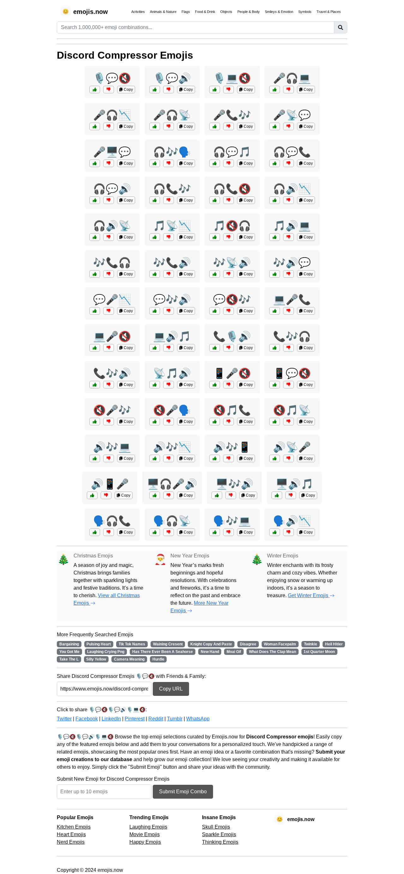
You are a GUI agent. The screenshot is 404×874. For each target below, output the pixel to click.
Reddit (155, 718)
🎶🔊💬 (292, 262)
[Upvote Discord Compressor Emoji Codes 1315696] (274, 384)
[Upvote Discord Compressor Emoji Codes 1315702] (274, 237)
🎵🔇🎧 (232, 225)
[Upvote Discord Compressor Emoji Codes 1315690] (274, 532)
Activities (138, 12)
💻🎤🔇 (112, 336)
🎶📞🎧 (112, 262)
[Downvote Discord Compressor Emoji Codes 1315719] (228, 384)
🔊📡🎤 (292, 447)
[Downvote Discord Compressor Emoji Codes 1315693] (288, 89)
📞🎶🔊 (112, 373)
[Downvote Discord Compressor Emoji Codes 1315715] (108, 311)
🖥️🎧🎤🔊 (172, 484)
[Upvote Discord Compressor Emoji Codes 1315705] (94, 421)
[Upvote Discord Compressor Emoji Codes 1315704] (274, 163)
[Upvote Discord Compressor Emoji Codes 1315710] (94, 532)
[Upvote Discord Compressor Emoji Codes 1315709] (154, 311)
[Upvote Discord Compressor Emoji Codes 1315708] (274, 200)
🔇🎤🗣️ (172, 410)
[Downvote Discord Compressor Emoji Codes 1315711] (106, 495)
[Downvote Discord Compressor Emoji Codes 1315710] (108, 532)
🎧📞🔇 (232, 189)
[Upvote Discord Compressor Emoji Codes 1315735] (154, 126)
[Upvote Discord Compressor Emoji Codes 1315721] (214, 163)
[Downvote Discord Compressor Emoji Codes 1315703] (108, 384)
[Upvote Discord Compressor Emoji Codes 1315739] (214, 126)
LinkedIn (111, 718)
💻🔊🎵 (172, 336)
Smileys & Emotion (279, 12)
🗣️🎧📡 (172, 521)
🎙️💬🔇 (112, 78)
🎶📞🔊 (172, 262)
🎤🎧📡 (172, 115)
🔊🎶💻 (112, 447)
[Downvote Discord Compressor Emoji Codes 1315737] (108, 274)
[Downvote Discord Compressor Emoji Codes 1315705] (108, 421)
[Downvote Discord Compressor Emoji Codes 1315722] (288, 458)
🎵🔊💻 (292, 225)
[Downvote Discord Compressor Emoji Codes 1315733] (290, 495)
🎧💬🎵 (232, 152)
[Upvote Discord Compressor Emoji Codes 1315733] (276, 495)
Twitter (64, 718)
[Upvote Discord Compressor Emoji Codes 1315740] (94, 200)
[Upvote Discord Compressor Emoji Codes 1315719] (214, 384)
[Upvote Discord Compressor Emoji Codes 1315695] (154, 495)
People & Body (248, 12)
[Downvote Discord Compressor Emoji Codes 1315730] (168, 421)
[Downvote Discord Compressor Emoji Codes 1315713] (288, 348)
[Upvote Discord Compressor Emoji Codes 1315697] (154, 163)
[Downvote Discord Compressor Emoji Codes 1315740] (108, 200)
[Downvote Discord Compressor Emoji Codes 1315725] (108, 126)
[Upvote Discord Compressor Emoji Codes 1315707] (94, 163)
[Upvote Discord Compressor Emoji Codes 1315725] (94, 126)
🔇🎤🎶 (112, 410)
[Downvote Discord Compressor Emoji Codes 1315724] (228, 237)
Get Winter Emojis (309, 595)
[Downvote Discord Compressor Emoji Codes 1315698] (288, 311)
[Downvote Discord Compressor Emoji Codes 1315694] (288, 274)
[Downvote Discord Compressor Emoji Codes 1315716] (230, 495)
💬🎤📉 (112, 299)
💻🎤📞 (292, 299)
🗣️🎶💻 (232, 521)
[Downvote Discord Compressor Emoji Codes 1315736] (108, 348)
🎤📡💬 (292, 115)
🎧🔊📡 (112, 225)
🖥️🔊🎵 (294, 484)
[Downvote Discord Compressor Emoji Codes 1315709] (168, 311)
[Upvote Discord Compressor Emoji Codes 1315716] (216, 495)
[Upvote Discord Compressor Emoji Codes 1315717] (214, 421)
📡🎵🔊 (172, 373)
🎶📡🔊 (232, 262)
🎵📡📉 (172, 225)
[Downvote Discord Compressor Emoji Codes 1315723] (228, 532)
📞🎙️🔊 (232, 336)
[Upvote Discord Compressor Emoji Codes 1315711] (92, 495)
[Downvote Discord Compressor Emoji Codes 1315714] (108, 237)
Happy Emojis (145, 842)
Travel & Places (329, 12)
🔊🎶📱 (232, 447)
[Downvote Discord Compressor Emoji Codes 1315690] (288, 532)
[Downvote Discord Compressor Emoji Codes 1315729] (168, 348)
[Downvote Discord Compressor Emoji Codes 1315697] (168, 163)
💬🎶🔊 (172, 299)
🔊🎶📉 (172, 447)
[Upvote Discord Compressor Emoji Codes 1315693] (274, 89)
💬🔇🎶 (232, 299)
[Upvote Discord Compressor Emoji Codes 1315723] (214, 532)
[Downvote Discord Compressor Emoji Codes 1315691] (168, 237)
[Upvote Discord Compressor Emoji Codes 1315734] (94, 458)
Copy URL (171, 688)
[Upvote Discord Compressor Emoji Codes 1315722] (274, 458)
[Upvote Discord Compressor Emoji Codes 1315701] (154, 532)
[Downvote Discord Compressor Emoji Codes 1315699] (168, 458)
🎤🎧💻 (292, 78)
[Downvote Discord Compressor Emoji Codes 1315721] (228, 163)
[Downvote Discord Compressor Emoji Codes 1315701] (168, 532)
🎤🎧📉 (112, 115)
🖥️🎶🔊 (234, 484)
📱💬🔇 (292, 373)
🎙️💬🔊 (172, 78)
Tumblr (174, 718)
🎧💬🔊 (112, 189)
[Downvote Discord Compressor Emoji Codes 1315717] (228, 421)
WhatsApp (198, 718)
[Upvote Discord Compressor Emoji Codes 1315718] (274, 126)
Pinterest (135, 718)
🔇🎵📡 (292, 410)
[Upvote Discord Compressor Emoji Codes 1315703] (94, 384)
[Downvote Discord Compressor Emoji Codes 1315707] (108, 163)
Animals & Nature (163, 12)
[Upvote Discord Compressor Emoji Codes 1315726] (214, 458)
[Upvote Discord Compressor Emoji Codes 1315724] (214, 237)
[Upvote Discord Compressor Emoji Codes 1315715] (94, 311)
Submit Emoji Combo (183, 791)
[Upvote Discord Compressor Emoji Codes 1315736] (94, 348)
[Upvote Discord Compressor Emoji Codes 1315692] (214, 348)
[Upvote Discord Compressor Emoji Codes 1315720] (154, 274)
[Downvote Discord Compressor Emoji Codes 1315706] (168, 384)
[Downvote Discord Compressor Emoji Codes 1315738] (288, 421)
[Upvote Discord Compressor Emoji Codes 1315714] (94, 237)
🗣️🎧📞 (112, 521)
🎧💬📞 (292, 152)
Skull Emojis (216, 827)
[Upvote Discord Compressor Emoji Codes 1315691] (154, 237)
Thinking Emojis (220, 842)
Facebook (86, 718)
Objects (226, 12)
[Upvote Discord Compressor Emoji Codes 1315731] (214, 274)
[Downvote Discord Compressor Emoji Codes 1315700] (108, 89)
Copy (128, 89)
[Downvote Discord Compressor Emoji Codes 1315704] (288, 163)
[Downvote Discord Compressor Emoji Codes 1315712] (228, 89)
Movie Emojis (144, 834)
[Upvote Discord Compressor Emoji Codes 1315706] (154, 384)
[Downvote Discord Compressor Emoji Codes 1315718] (288, 126)
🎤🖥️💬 (112, 152)
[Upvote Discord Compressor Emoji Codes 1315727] (154, 89)
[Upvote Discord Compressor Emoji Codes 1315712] (214, 89)
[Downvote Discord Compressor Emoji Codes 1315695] (168, 495)
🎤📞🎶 (232, 115)
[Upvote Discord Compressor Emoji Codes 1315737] (94, 274)
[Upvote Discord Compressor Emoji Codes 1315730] (154, 421)
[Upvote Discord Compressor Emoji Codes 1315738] (274, 421)
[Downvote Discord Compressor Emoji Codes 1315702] (288, 237)
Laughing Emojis (148, 827)
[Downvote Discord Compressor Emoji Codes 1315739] (228, 126)
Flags (185, 12)
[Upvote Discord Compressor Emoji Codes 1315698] (274, 311)
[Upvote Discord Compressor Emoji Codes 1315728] (154, 200)
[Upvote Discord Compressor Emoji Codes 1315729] (154, 348)
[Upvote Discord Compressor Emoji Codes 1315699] (154, 458)
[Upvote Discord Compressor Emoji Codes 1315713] (274, 348)
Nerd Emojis (71, 842)
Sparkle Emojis (219, 834)
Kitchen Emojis (74, 827)
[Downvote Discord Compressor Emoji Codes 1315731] (228, 274)
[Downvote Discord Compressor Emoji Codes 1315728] (168, 200)
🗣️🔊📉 (292, 521)
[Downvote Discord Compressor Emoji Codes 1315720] (168, 274)
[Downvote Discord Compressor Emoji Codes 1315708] (288, 200)
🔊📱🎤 (110, 484)
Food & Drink (205, 12)
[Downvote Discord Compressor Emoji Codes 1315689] (228, 311)
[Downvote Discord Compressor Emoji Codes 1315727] (168, 89)
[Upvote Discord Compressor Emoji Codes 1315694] (274, 274)
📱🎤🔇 (232, 373)
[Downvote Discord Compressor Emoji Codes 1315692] (228, 348)
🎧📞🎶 (172, 189)
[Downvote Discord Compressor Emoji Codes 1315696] (288, 384)
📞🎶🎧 (292, 336)
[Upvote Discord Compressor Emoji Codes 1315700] (94, 89)
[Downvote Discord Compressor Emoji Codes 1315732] (228, 200)
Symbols (305, 12)
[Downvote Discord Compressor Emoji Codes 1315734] (108, 458)
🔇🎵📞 (232, 410)
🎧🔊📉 (292, 189)
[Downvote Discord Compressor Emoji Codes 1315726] (228, 458)
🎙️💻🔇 (232, 78)
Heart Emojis (71, 834)
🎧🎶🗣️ (172, 152)
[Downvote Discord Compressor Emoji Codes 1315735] (168, 126)
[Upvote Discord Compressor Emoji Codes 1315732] (214, 200)
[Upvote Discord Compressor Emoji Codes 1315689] (214, 311)
